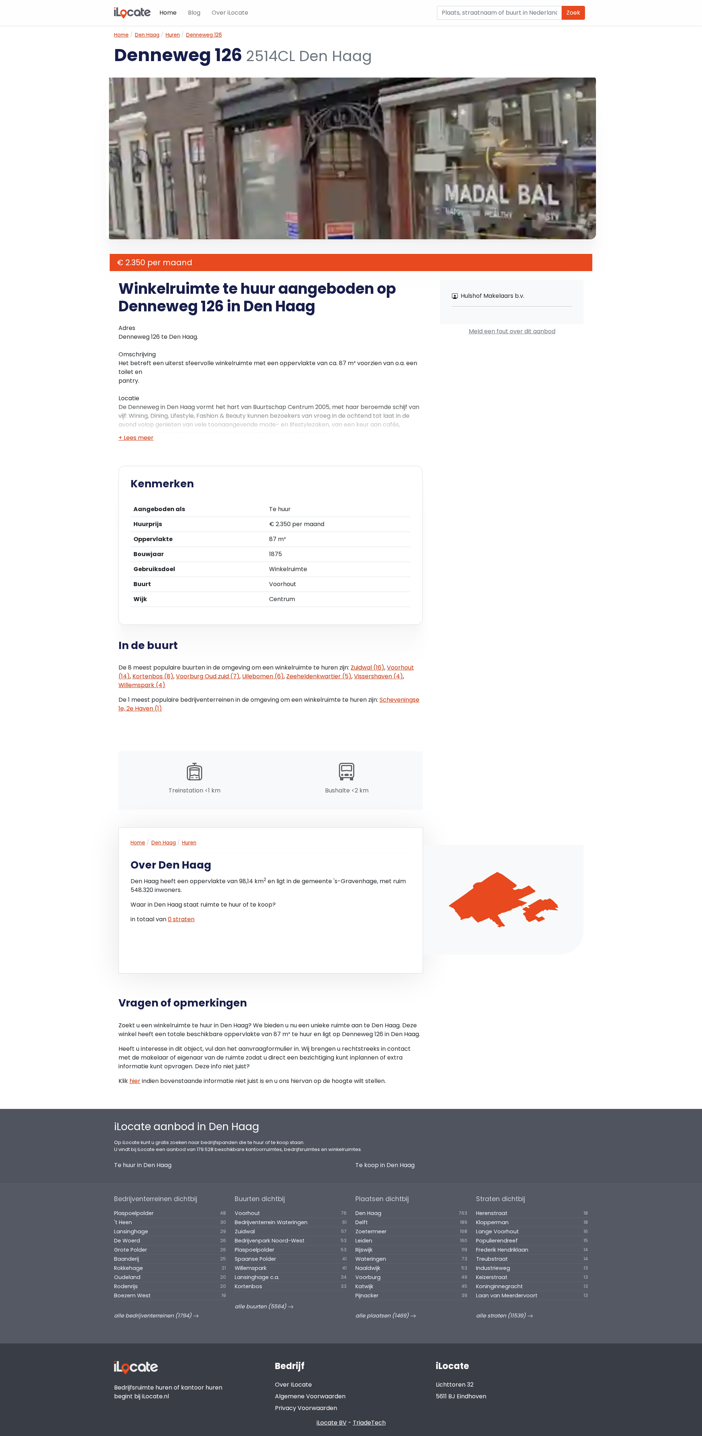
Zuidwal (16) (367, 667)
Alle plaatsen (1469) (382, 1315)
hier (134, 1081)
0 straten (181, 919)
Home (168, 12)
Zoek (573, 12)
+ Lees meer (136, 438)
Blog (194, 12)
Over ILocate (293, 1384)
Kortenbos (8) (152, 676)
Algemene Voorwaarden (310, 1396)
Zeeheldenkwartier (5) (318, 676)
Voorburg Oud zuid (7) (207, 676)
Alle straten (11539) (501, 1315)
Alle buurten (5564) (261, 1306)
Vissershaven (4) (378, 676)
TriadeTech (369, 1422)
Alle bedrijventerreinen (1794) (153, 1315)
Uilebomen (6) (263, 676)
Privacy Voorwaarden (306, 1408)
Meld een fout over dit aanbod (512, 331)
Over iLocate (230, 12)
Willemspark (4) (141, 685)
